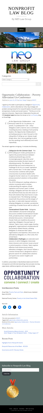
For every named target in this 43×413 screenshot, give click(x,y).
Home (10, 408)
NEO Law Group (30, 408)
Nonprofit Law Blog (21, 10)
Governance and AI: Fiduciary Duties (12, 350)
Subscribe (6, 373)
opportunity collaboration (16, 320)
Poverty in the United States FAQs (27, 298)
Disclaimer (21, 408)
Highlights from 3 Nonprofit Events (12, 343)
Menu (21, 30)
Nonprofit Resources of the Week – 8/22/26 (15, 346)
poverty (26, 320)
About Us (16, 408)
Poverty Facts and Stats (16, 292)
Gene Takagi (22, 100)
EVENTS (34, 100)
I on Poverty (34, 115)
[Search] (38, 84)
